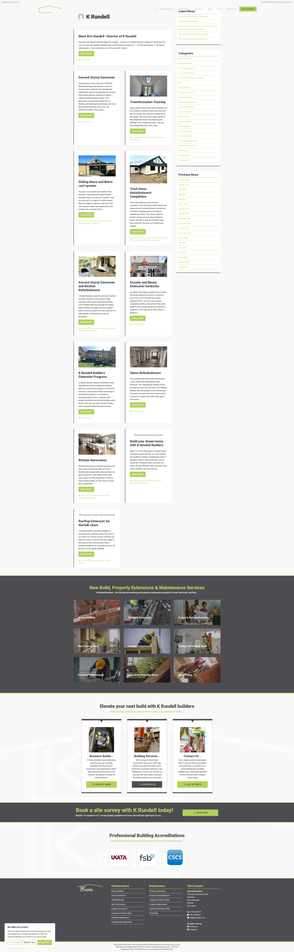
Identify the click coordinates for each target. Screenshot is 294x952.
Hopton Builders (185, 117)
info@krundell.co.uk (284, 2)
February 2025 (184, 209)
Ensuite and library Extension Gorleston (144, 284)
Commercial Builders (186, 73)
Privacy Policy (164, 945)
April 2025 (182, 199)
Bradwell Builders (185, 63)
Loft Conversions (185, 131)
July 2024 (182, 243)
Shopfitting (183, 150)
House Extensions (152, 137)
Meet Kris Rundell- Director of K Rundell (107, 36)
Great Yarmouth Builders (89, 221)
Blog (210, 9)
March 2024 (183, 257)
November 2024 (185, 223)
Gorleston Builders (138, 137)
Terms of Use (175, 945)
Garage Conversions (186, 92)
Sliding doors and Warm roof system (95, 184)
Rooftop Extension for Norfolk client (94, 523)
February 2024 (184, 262)
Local (219, 9)
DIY (180, 83)
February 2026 (184, 180)
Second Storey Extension (96, 77)
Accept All (45, 942)
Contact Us (231, 9)
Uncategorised (86, 60)
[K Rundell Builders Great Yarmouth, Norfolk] (49, 9)
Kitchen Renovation (92, 460)
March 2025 (183, 204)
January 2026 (184, 185)
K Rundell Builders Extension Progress (92, 375)
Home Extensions (104, 221)
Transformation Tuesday (148, 102)
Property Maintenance (120, 917)
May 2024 (182, 252)
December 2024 (184, 219)
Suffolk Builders (90, 498)
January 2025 (184, 214)
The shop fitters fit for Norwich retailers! (194, 34)
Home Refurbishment (145, 373)
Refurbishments (117, 900)
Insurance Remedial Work (121, 922)
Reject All (29, 942)
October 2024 (184, 228)
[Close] (52, 925)
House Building (117, 891)
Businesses (183, 9)
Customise (14, 942)
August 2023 (183, 267)
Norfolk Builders (93, 223)
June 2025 (182, 190)
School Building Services (188, 146)
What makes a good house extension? (193, 39)
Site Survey (248, 9)
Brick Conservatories (186, 68)
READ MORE (86, 53)
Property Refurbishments (188, 141)
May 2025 (182, 194)
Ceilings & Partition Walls (121, 913)
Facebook (193, 926)
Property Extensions (157, 891)
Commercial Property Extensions (191, 78)
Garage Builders (184, 88)
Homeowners (167, 9)
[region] (30, 935)
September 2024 (185, 233)
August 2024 (183, 238)
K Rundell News (137, 411)
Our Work (198, 9)
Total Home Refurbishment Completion (140, 192)
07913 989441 (268, 2)
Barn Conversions (185, 59)
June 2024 (182, 248)
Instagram (193, 929)
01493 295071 (195, 912)
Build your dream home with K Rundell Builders (146, 443)
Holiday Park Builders (186, 107)
